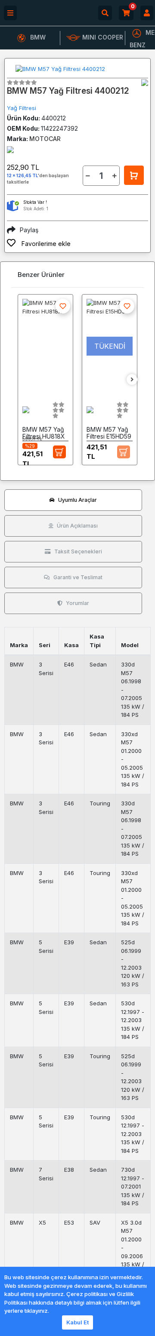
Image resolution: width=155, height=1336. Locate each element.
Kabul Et (77, 1322)
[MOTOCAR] (144, 82)
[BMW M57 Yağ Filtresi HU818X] (45, 346)
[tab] (73, 500)
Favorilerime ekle (45, 243)
